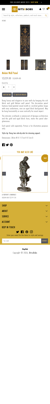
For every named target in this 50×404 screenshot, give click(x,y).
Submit (44, 241)
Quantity (5, 83)
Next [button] (46, 174)
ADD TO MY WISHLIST (21, 94)
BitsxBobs (33, 253)
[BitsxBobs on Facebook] (22, 232)
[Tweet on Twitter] (7, 145)
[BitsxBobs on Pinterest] (26, 232)
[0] (47, 9)
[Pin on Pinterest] (11, 145)
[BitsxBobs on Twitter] (17, 232)
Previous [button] (4, 174)
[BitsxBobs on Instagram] (31, 232)
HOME (4, 21)
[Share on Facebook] (3, 145)
